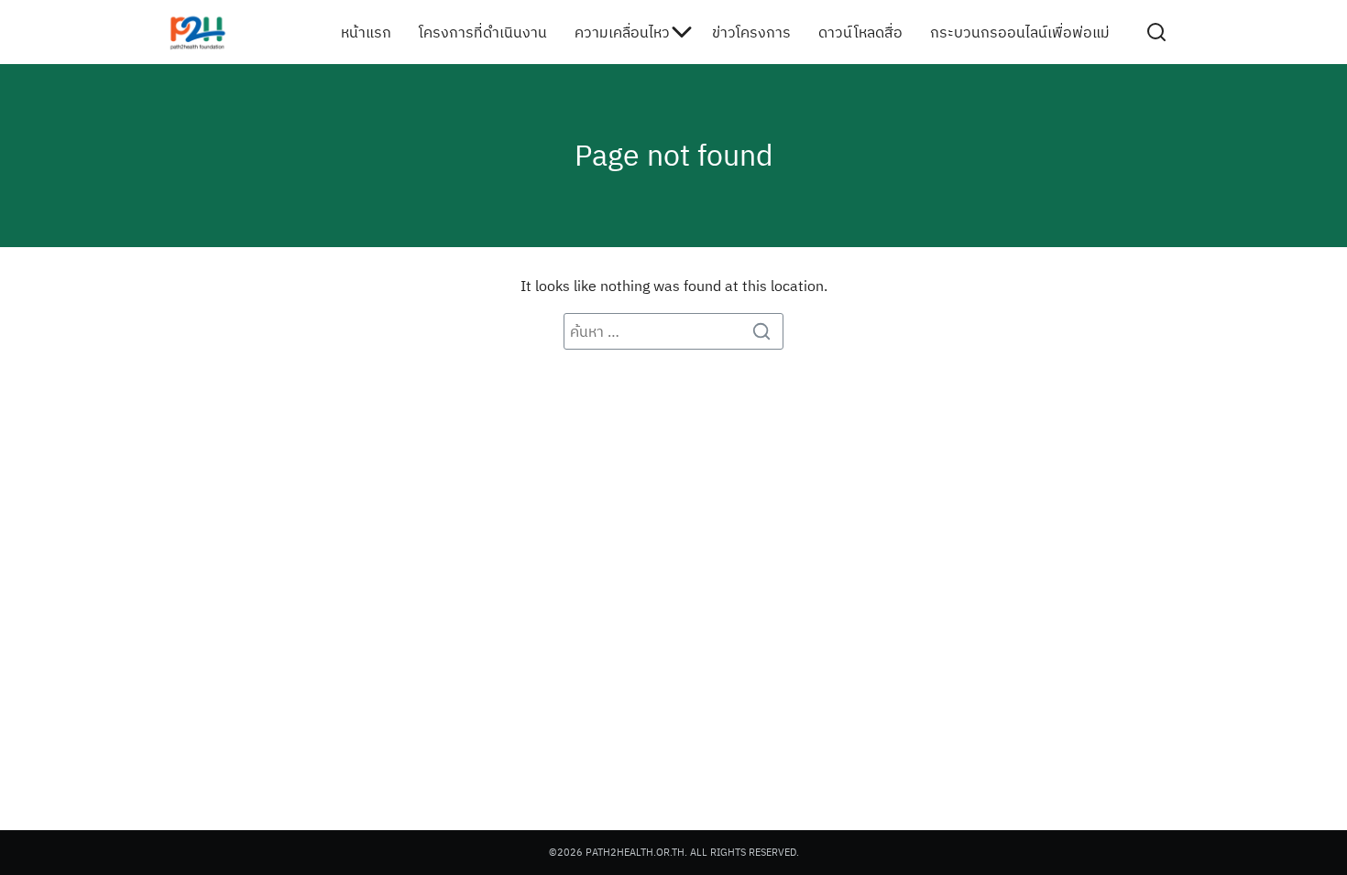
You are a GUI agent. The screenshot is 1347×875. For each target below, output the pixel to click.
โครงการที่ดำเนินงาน (483, 32)
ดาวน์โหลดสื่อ (860, 32)
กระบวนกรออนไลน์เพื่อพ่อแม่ (1020, 32)
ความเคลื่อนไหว (622, 32)
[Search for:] (673, 331)
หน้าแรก (366, 32)
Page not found (674, 154)
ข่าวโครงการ (751, 32)
